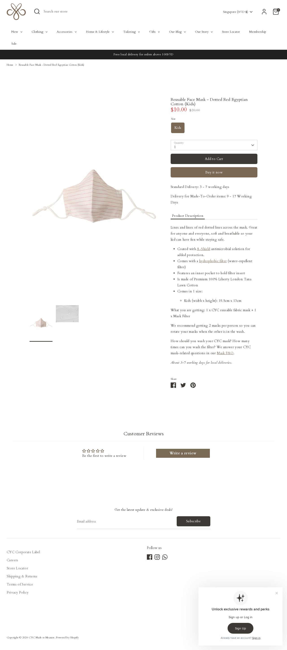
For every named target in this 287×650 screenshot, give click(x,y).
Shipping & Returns (22, 576)
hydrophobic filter (213, 261)
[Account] (264, 11)
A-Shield (203, 249)
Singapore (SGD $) (235, 12)
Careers (12, 560)
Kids (177, 127)
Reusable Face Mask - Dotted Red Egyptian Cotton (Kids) (51, 65)
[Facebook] (149, 557)
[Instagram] (157, 557)
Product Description (187, 216)
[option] (93, 201)
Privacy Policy (17, 592)
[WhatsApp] (164, 557)
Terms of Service (20, 584)
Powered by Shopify (67, 637)
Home (10, 65)
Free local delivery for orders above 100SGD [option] (143, 54)
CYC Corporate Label (23, 552)
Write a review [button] (183, 453)
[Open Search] (37, 11)
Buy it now (214, 172)
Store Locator (17, 568)
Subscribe (193, 521)
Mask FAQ (225, 353)
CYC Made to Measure (41, 637)
